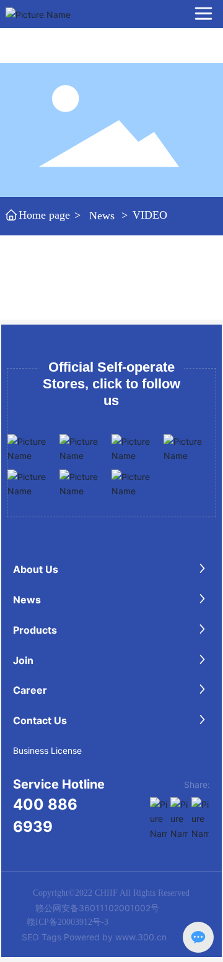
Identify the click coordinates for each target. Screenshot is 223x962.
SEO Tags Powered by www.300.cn (94, 937)
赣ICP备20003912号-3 (67, 922)
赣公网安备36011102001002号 (97, 908)
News (102, 215)
